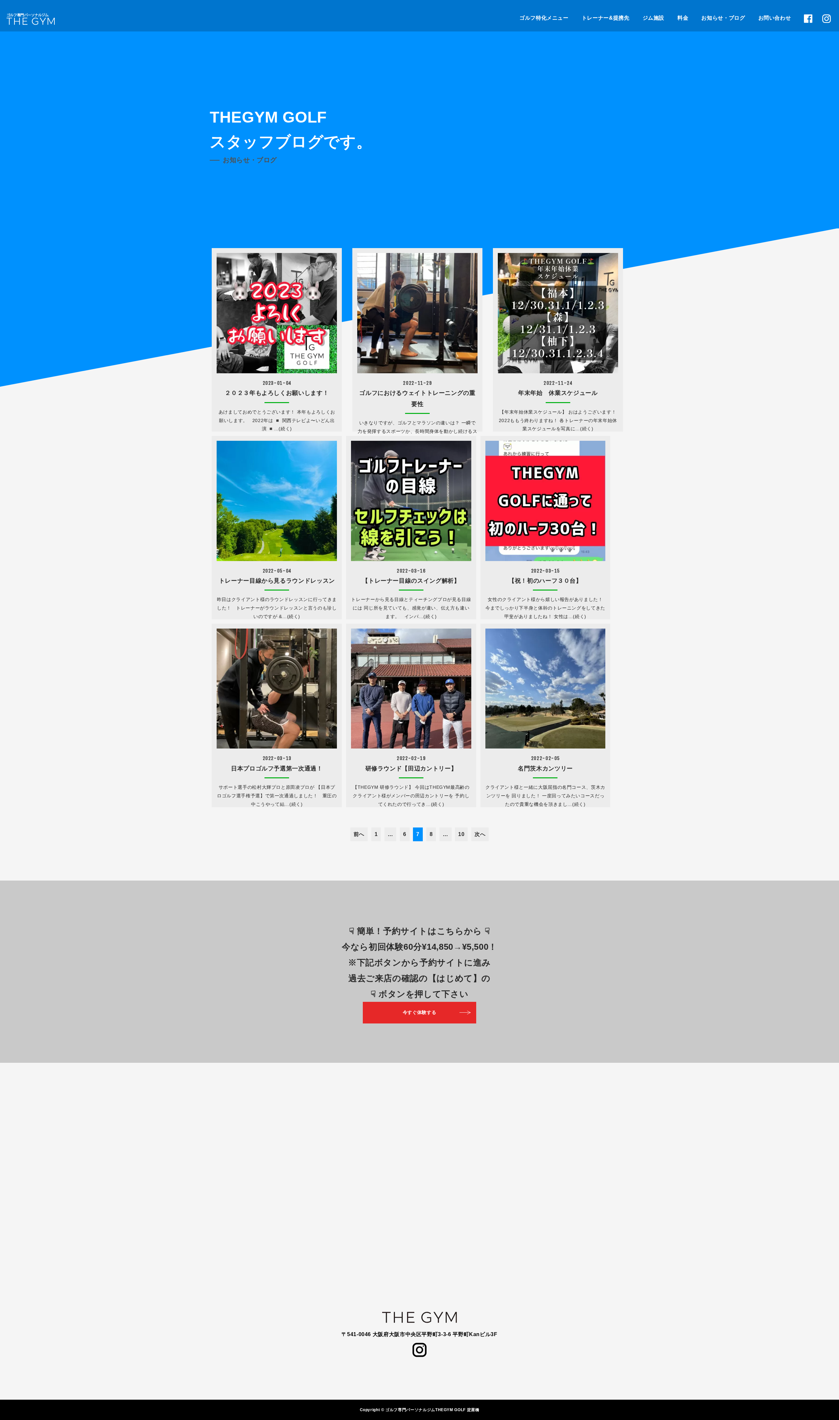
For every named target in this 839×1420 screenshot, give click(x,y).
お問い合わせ (774, 18)
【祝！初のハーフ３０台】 (545, 580)
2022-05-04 (277, 571)
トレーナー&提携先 (606, 18)
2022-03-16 (411, 571)
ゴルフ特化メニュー (544, 18)
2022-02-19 (411, 758)
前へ (359, 834)
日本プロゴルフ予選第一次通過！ (277, 768)
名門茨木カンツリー (545, 768)
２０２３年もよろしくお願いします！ (277, 393)
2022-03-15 (545, 571)
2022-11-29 (417, 383)
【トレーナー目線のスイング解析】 (411, 580)
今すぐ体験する (419, 1012)
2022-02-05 (545, 758)
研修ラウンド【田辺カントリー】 (411, 768)
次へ (480, 834)
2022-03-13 (277, 758)
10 (461, 834)
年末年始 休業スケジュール (557, 393)
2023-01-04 (277, 383)
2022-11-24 (557, 383)
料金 (682, 18)
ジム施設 (654, 18)
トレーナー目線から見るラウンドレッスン (277, 580)
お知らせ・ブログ (723, 18)
